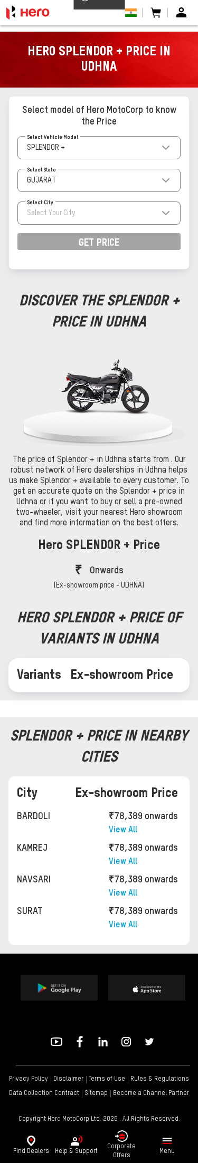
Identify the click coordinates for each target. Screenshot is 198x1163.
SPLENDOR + (46, 147)
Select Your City (51, 213)
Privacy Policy (28, 1079)
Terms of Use (107, 1079)
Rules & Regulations (159, 1079)
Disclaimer (68, 1079)
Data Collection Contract (44, 1093)
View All (123, 830)
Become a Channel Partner (151, 1093)
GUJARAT (41, 180)
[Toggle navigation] (167, 1141)
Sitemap (96, 1093)
